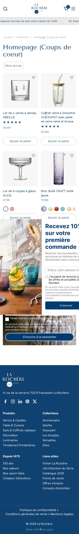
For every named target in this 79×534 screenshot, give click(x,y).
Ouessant (49, 430)
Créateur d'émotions (17, 478)
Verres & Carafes (14, 420)
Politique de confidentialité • (39, 510)
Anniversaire (51, 420)
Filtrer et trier (13, 66)
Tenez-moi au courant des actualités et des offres (41, 318)
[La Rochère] (39, 8)
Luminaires (10, 440)
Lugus (49, 529)
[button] (5, 8)
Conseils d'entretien (56, 488)
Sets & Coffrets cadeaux (19, 430)
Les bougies (51, 435)
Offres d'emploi (53, 483)
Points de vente (53, 478)
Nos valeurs (11, 468)
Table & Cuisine (13, 425)
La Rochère (44, 524)
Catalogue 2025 (53, 473)
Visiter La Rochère (55, 463)
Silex (46, 445)
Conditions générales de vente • (28, 514)
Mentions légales (62, 514)
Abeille (47, 425)
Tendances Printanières (19, 445)
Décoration (10, 435)
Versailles (49, 440)
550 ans (8, 463)
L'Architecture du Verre (58, 468)
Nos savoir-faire (14, 473)
